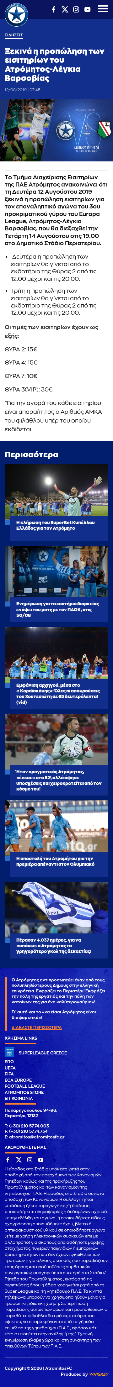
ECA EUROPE (18, 1080)
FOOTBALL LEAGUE (25, 1086)
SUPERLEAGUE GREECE (43, 1053)
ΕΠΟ (9, 1062)
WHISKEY (98, 1374)
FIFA (9, 1074)
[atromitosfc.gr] (16, 25)
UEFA (10, 1068)
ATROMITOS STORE (24, 1092)
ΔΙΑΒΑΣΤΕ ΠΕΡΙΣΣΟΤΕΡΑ (37, 1028)
